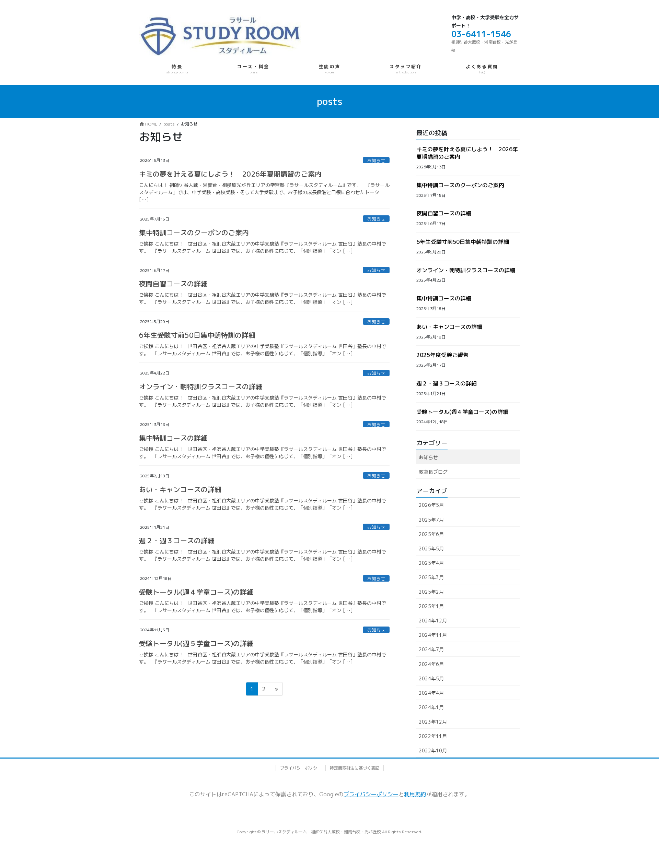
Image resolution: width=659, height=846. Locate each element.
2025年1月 (431, 606)
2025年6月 (431, 534)
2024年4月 (431, 693)
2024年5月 (431, 678)
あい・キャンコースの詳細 (180, 489)
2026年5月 (431, 505)
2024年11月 (433, 635)
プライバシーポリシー (300, 768)
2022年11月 (433, 736)
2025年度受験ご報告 (442, 355)
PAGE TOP (632, 808)
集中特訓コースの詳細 (173, 438)
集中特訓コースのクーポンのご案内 (194, 232)
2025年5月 (431, 548)
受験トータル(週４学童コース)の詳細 (196, 592)
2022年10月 (433, 750)
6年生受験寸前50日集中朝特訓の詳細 (197, 335)
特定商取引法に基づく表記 (354, 768)
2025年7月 (431, 519)
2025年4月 (431, 563)
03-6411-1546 (481, 34)
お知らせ (376, 160)
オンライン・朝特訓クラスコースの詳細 (201, 386)
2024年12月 (433, 620)
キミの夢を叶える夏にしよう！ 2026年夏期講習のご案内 (230, 174)
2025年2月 (431, 591)
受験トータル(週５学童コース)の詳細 (196, 643)
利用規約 (415, 794)
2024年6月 (431, 664)
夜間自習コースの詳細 (173, 283)
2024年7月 (431, 649)
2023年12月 (433, 721)
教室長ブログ (433, 471)
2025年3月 (431, 577)
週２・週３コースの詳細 (177, 540)
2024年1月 (431, 707)
